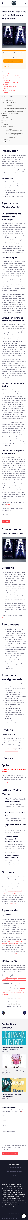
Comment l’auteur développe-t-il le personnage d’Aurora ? (15, 134)
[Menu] (2, 3)
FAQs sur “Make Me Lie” (10, 86)
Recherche (5, 514)
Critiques (5, 88)
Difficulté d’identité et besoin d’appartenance (16, 108)
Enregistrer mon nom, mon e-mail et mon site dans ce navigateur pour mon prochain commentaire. (14, 1147)
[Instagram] (11, 1218)
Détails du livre (12, 100)
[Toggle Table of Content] (24, 96)
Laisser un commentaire (10, 1154)
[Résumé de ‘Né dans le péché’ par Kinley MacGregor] (14, 1085)
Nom (4, 1116)
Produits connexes (7, 120)
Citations (4, 115)
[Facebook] (2, 1218)
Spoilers (5, 84)
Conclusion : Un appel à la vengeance (15, 111)
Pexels (19, 998)
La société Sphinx (10, 107)
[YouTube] (16, 1218)
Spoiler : (6, 124)
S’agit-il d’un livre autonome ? (14, 132)
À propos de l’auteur (9, 90)
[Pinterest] (7, 1218)
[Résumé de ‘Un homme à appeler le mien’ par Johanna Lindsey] (14, 1038)
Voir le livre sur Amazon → (13, 61)
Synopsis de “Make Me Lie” (11, 76)
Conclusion (6, 92)
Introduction (6, 74)
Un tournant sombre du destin (13, 110)
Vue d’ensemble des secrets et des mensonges (14, 105)
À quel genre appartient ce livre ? (15, 130)
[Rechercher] (25, 3)
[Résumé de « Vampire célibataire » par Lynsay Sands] (14, 1061)
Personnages (6, 80)
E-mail (5, 1121)
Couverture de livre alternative (12, 78)
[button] (5, 783)
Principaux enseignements (10, 82)
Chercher (6, 521)
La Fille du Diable (10, 749)
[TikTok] (14, 1218)
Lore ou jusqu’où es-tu (11, 751)
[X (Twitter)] (4, 1218)
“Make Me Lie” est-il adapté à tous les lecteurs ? (16, 128)
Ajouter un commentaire (10, 1131)
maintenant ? (13, 903)
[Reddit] (9, 1218)
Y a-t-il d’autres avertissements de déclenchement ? (16, 137)
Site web (5, 1125)
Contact (14, 1175)
